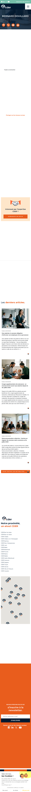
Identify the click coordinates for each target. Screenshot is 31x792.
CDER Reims (4, 554)
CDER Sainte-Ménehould (7, 558)
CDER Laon (4, 545)
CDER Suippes (5, 562)
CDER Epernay (5, 541)
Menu (28, 6)
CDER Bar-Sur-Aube (6, 532)
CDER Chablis (4, 536)
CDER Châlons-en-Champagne (9, 539)
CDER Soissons (5, 560)
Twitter (6, 1)
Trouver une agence (23, 1)
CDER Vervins (4, 566)
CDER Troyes (4, 564)
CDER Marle (4, 547)
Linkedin (4, 1)
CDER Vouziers (5, 571)
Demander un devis (15, 216)
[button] (20, 614)
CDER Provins (4, 551)
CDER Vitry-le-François (7, 569)
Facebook (2, 1)
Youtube (9, 1)
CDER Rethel (4, 556)
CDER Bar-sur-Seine (6, 534)
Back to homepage (6, 6)
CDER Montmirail (5, 549)
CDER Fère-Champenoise (8, 543)
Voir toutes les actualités (13, 471)
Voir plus (25, 353)
